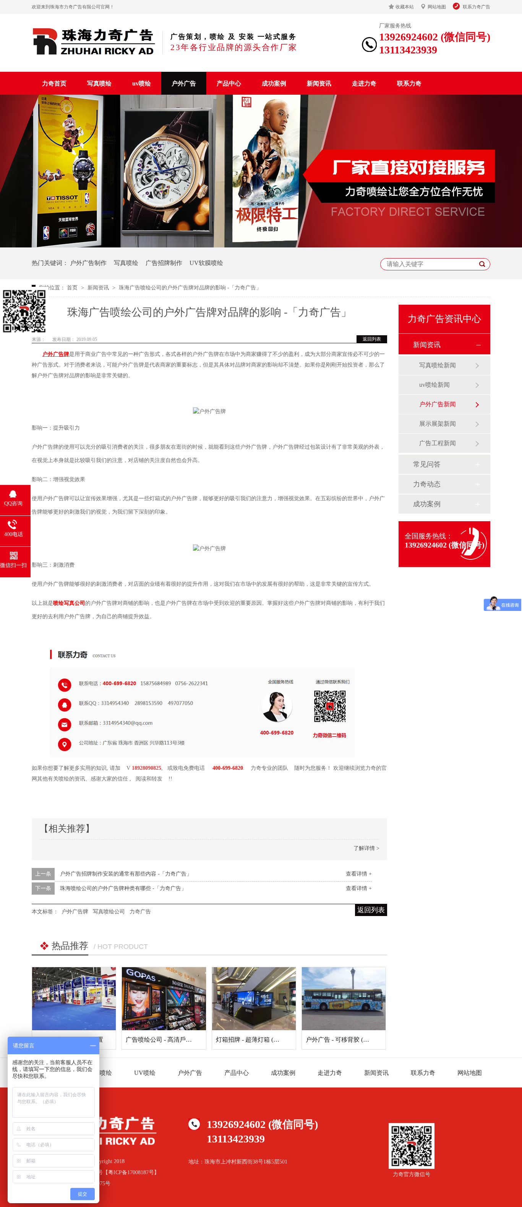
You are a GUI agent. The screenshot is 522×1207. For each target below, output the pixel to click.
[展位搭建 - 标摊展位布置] (74, 998)
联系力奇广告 (476, 7)
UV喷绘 (145, 1073)
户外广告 (184, 83)
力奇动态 (427, 484)
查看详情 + (359, 874)
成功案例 (274, 83)
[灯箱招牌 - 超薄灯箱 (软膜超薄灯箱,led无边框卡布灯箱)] (254, 998)
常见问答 (427, 464)
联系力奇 (409, 83)
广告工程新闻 (437, 443)
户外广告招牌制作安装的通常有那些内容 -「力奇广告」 (126, 874)
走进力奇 (364, 83)
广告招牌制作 (164, 263)
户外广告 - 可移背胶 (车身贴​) (344, 1039)
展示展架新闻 (437, 423)
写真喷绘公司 (109, 912)
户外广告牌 (55, 354)
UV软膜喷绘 (206, 263)
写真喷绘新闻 (437, 365)
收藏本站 (405, 7)
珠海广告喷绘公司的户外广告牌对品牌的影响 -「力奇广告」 (190, 288)
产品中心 (229, 83)
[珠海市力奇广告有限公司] (94, 41)
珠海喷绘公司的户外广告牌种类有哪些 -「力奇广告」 (123, 888)
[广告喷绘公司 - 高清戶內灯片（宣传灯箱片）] (164, 998)
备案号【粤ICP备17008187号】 (123, 1172)
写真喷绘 (99, 83)
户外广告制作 (88, 263)
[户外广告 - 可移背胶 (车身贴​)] (344, 998)
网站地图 (437, 7)
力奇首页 (54, 83)
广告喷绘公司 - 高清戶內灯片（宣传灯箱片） (186, 1039)
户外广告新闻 (437, 404)
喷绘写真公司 (69, 603)
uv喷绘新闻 (434, 384)
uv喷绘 (141, 83)
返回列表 (372, 339)
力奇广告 (140, 912)
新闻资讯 (319, 83)
